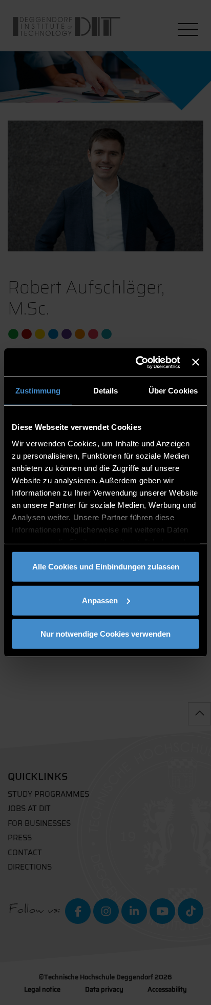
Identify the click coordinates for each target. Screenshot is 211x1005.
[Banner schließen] (195, 362)
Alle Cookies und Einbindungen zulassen (105, 566)
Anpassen (100, 600)
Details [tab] (105, 390)
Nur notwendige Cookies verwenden (105, 633)
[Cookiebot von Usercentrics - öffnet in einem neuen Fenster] (136, 362)
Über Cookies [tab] (173, 390)
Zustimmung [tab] (38, 390)
